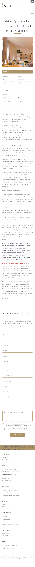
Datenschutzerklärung (19, 424)
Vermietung (21, 79)
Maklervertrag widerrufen (10, 524)
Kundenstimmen (8, 522)
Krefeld (20, 76)
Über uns (5, 516)
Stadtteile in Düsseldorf (10, 545)
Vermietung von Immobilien (11, 495)
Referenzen (6, 519)
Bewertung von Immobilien (11, 490)
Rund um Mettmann (9, 548)
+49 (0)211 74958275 (11, 469)
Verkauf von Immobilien (10, 493)
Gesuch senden (17, 435)
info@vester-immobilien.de (12, 471)
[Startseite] (14, 6)
